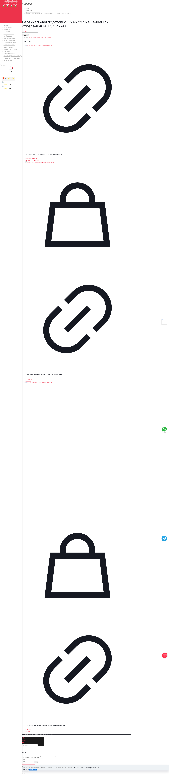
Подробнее (25, 769)
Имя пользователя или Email (31, 757)
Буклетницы (29, 10)
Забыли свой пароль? (28, 764)
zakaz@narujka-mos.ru (11, 4)
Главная (28, 8)
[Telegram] (164, 541)
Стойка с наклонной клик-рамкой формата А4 (45, 725)
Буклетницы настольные (33, 12)
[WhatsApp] (164, 432)
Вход (36, 762)
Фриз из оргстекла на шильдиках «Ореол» (44, 154)
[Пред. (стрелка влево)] (22, 773)
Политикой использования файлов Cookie (86, 768)
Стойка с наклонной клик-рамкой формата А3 (45, 375)
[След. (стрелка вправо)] (24, 773)
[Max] (164, 324)
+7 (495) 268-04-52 (11, 3)
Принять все (33, 769)
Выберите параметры (32, 160)
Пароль (24, 759)
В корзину (25, 35)
